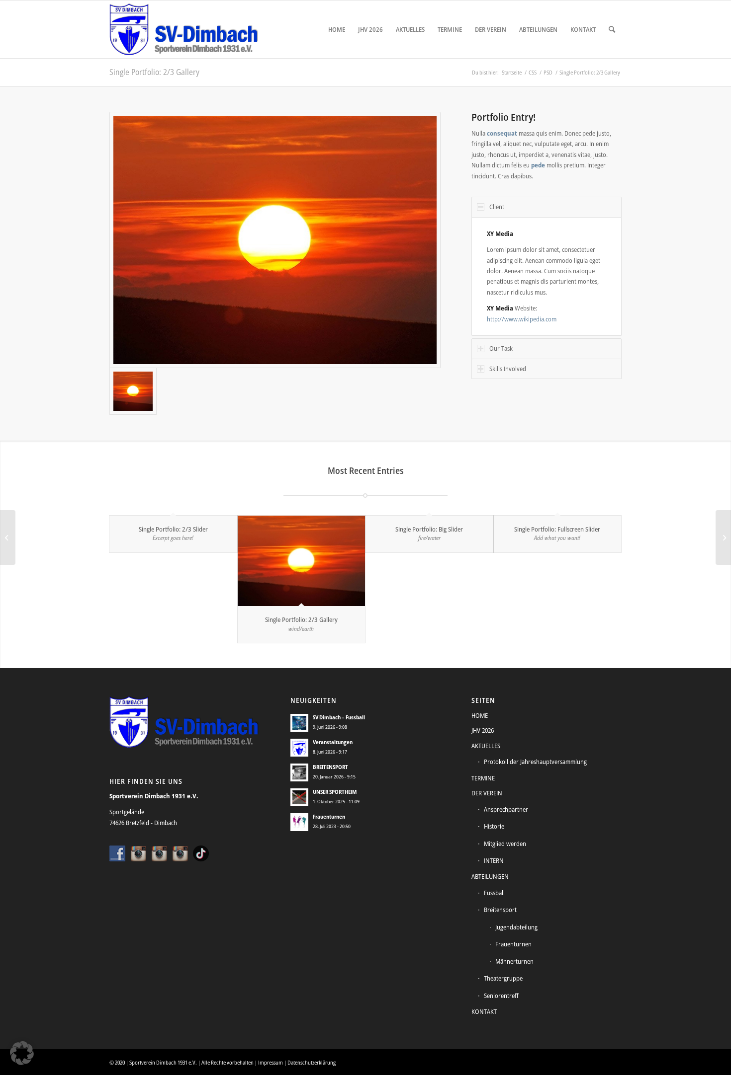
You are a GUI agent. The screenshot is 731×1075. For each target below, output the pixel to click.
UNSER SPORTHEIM (335, 791)
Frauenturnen (329, 816)
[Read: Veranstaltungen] (299, 748)
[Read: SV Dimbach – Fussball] (299, 723)
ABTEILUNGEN (490, 876)
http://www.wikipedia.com (521, 318)
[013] (275, 240)
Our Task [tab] (501, 348)
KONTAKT (484, 1011)
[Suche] (612, 29)
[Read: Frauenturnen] (299, 822)
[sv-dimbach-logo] (183, 29)
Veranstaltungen (333, 742)
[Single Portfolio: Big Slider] (7, 537)
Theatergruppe (503, 978)
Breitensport (500, 909)
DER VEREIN (486, 792)
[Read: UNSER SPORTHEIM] (299, 797)
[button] (22, 1053)
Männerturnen (514, 961)
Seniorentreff (501, 995)
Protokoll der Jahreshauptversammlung (535, 761)
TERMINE (483, 777)
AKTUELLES (485, 745)
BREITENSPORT (330, 766)
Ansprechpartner (506, 809)
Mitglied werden (505, 843)
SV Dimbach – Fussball (339, 717)
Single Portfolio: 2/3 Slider (173, 529)
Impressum (270, 1062)
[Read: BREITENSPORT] (299, 772)
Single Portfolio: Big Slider (429, 529)
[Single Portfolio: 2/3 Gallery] (302, 561)
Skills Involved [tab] (507, 368)
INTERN (494, 860)
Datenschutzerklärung (311, 1062)
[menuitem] (337, 29)
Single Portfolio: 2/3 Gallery (154, 72)
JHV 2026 (482, 730)
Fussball (494, 892)
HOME (479, 715)
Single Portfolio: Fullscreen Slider (557, 529)
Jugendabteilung (516, 926)
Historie (494, 826)
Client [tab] (496, 206)
